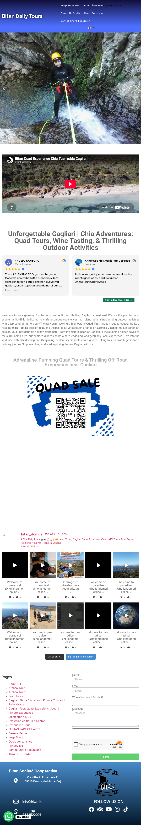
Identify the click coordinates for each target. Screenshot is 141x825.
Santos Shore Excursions (25, 749)
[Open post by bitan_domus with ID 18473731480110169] (70, 615)
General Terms (18, 733)
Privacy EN (16, 745)
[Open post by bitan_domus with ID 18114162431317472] (98, 565)
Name (75, 674)
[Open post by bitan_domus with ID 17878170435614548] (98, 615)
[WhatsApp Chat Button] (8, 816)
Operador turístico (20, 741)
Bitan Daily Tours (22, 16)
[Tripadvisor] (100, 809)
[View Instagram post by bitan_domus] (25, 575)
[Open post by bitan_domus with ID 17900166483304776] (126, 615)
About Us (66, 13)
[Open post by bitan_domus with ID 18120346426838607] (15, 615)
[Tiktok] (125, 809)
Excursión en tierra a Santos (27, 721)
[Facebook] (91, 809)
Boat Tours (81, 5)
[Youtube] (108, 809)
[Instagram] (117, 809)
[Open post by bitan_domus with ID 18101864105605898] (70, 565)
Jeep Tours (68, 5)
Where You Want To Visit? (87, 697)
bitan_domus (14, 555)
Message (77, 708)
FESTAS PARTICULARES (24, 729)
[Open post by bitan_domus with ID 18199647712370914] (126, 565)
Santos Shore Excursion (75, 21)
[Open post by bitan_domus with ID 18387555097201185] (15, 565)
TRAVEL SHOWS (19, 754)
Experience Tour (113, 5)
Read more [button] (11, 290)
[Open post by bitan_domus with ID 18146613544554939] (43, 565)
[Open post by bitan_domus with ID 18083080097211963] (43, 615)
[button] (91, 28)
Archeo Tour (95, 5)
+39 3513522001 (32, 813)
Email (75, 686)
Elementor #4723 (20, 716)
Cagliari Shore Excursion (88, 13)
